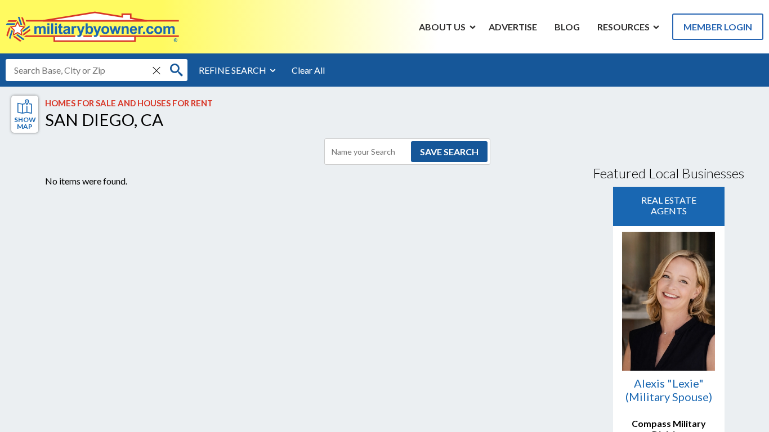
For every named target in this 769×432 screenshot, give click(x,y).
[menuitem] (442, 26)
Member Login (717, 26)
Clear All (308, 70)
